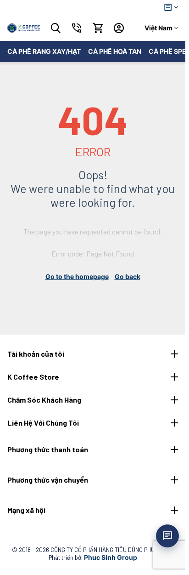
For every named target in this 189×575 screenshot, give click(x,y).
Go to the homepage (77, 276)
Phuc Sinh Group (110, 557)
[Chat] (167, 535)
